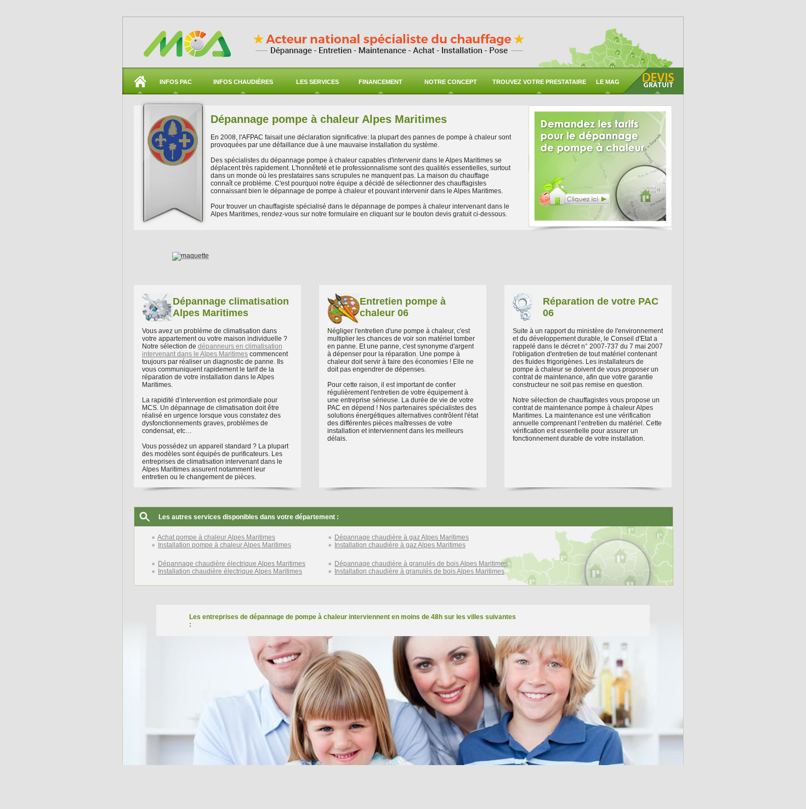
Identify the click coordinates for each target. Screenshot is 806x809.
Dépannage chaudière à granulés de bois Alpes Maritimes (421, 564)
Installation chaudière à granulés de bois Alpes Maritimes (419, 571)
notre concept (450, 81)
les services (317, 81)
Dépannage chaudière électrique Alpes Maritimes (231, 564)
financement (380, 81)
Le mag (608, 81)
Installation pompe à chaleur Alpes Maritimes (224, 545)
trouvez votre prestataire (539, 81)
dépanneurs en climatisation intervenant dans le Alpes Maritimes (212, 350)
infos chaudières (243, 81)
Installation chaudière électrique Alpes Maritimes (230, 571)
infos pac (176, 81)
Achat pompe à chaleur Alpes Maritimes (216, 537)
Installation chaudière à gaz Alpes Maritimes (400, 545)
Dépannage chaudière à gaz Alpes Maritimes (401, 537)
